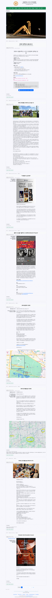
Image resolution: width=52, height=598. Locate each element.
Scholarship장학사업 (16, 8)
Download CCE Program (11, 538)
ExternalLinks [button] (42, 8)
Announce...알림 (12, 8)
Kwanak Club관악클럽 (36, 8)
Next (33, 587)
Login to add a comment (10, 97)
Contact (27, 594)
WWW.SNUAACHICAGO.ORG (20, 345)
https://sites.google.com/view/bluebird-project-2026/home (24, 280)
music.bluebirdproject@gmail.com (28, 293)
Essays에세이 (25, 8)
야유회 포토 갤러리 (16, 118)
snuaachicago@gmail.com (19, 75)
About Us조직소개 (30, 8)
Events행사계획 (27, 8)
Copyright (24, 594)
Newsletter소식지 (22, 8)
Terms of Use (19, 594)
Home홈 (10, 8)
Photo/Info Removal (31, 594)
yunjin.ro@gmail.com (25, 294)
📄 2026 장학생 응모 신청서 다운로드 (26, 90)
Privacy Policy (15, 594)
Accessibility (37, 594)
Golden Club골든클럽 (33, 8)
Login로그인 (39, 8)
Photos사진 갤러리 (19, 8)
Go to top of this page (26, 592)
